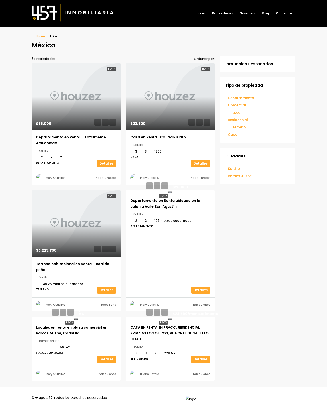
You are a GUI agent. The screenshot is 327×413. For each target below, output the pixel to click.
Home (40, 36)
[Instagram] (291, 400)
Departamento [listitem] (241, 98)
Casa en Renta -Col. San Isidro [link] (158, 137)
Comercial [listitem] (237, 105)
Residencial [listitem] (238, 120)
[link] (76, 96)
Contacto (284, 13)
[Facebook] (283, 400)
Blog (265, 13)
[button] (287, 44)
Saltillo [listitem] (234, 168)
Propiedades (222, 13)
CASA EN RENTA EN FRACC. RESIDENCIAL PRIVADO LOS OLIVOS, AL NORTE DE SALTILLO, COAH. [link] (170, 333)
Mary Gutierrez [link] (55, 178)
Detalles (106, 163)
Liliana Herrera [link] (149, 374)
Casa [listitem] (233, 134)
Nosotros (247, 13)
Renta (163, 195)
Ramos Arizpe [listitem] (240, 176)
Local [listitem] (237, 112)
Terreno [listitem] (239, 127)
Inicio (200, 13)
